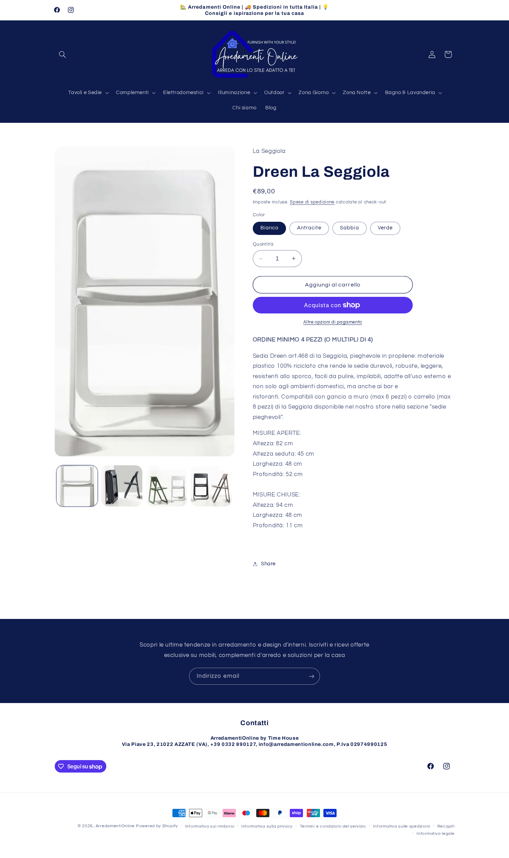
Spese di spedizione (312, 202)
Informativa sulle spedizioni (401, 826)
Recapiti (446, 826)
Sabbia (349, 227)
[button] (63, 54)
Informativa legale (435, 834)
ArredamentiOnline (115, 826)
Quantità (263, 244)
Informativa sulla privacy (267, 826)
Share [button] (268, 563)
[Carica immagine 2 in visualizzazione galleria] (121, 485)
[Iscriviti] (312, 676)
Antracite (309, 227)
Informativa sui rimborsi (209, 826)
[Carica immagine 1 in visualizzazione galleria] (77, 485)
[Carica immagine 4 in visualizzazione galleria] (211, 485)
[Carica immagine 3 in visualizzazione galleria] (166, 485)
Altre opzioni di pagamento (332, 322)
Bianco (269, 227)
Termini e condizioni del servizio (333, 826)
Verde (385, 227)
